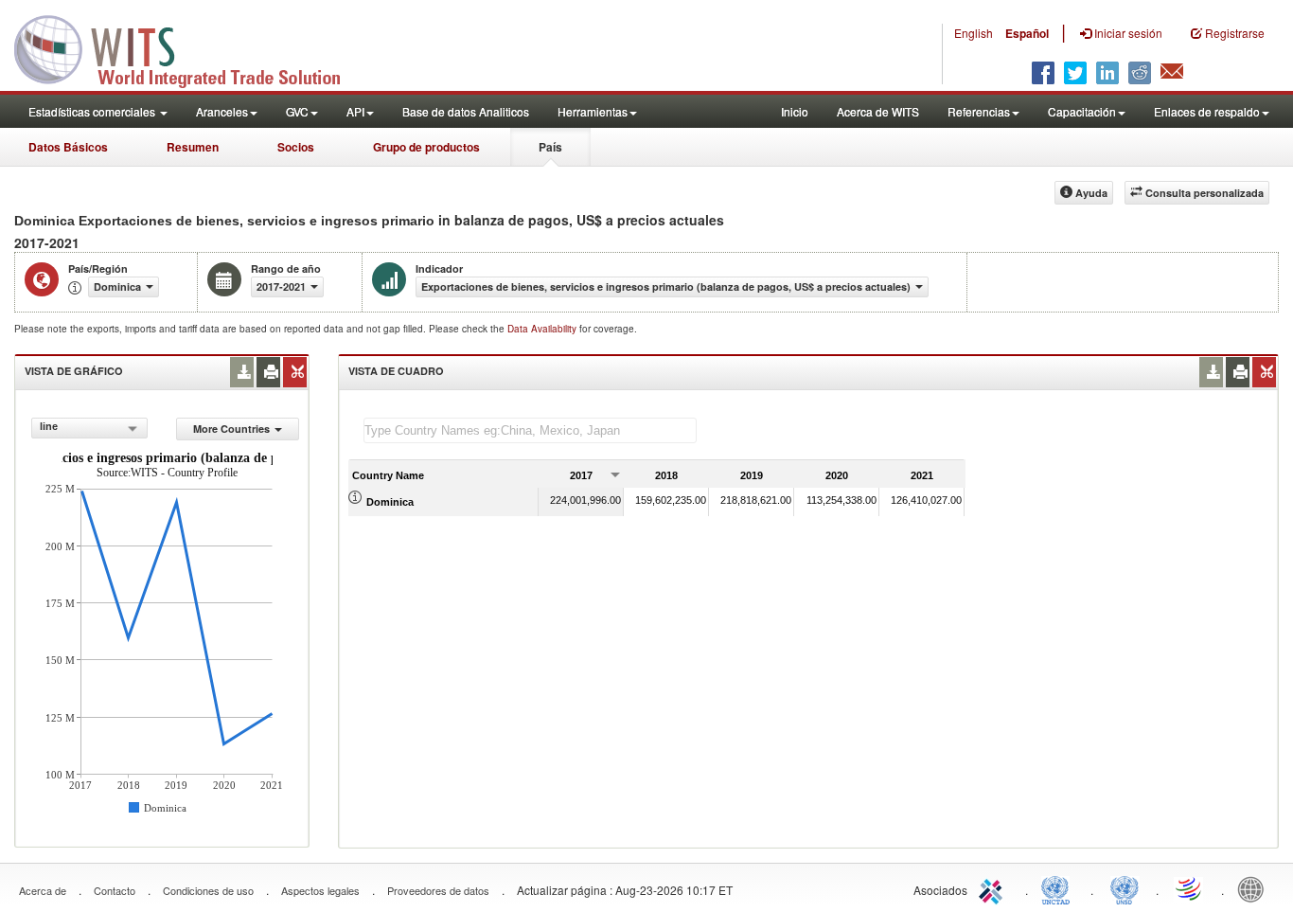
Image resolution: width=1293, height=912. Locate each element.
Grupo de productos (426, 146)
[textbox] (530, 430)
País (550, 146)
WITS (189, 47)
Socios (295, 146)
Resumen (193, 146)
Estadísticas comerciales (93, 111)
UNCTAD (1059, 888)
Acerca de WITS (878, 111)
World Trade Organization (1190, 888)
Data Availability (543, 328)
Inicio (794, 111)
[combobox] (89, 428)
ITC (994, 888)
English (973, 33)
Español (1027, 33)
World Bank (1255, 888)
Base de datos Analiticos (465, 111)
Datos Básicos (68, 146)
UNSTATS (1124, 888)
